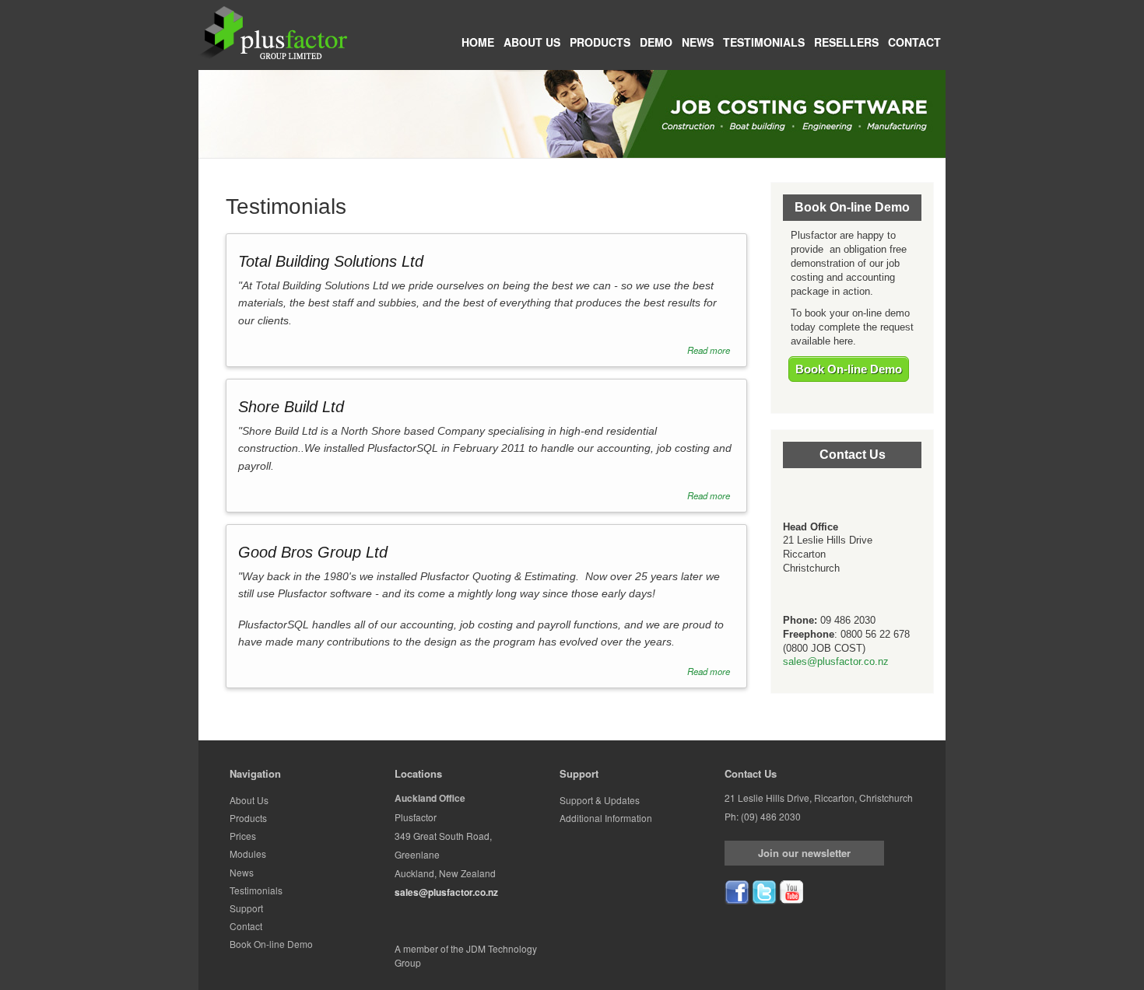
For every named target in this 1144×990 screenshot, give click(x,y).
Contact (914, 42)
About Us (532, 42)
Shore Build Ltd (291, 406)
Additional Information (606, 817)
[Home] (273, 32)
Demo (656, 42)
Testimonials (764, 42)
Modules (248, 853)
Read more (708, 350)
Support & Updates (600, 799)
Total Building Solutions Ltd (330, 261)
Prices (243, 835)
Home (477, 42)
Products (600, 42)
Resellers (846, 42)
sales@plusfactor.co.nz (836, 661)
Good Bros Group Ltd (313, 552)
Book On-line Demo (848, 369)
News (698, 42)
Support (246, 908)
